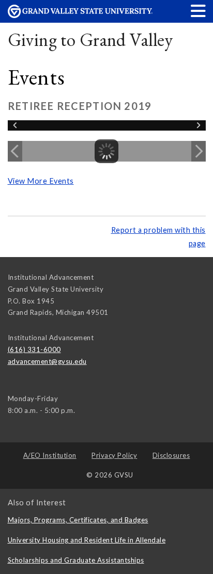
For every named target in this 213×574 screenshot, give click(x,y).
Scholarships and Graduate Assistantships (76, 560)
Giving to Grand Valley (90, 39)
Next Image (198, 151)
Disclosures (171, 455)
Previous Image (15, 151)
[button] (198, 11)
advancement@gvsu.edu (47, 361)
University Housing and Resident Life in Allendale (87, 540)
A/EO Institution (50, 455)
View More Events (41, 181)
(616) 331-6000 (34, 349)
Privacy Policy (114, 455)
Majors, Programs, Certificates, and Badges (78, 520)
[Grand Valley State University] (80, 15)
